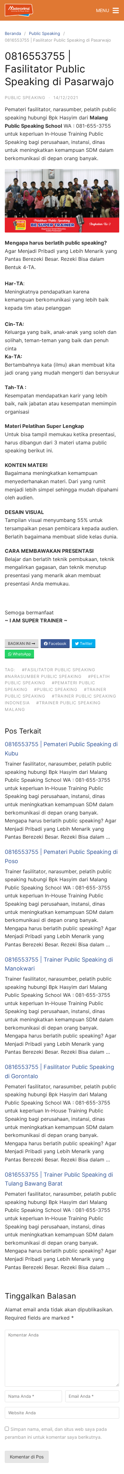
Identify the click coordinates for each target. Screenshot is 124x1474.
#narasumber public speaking (43, 676)
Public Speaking (44, 33)
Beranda (13, 33)
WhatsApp (21, 654)
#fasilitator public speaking (58, 669)
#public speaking (56, 689)
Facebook (57, 643)
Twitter (85, 643)
